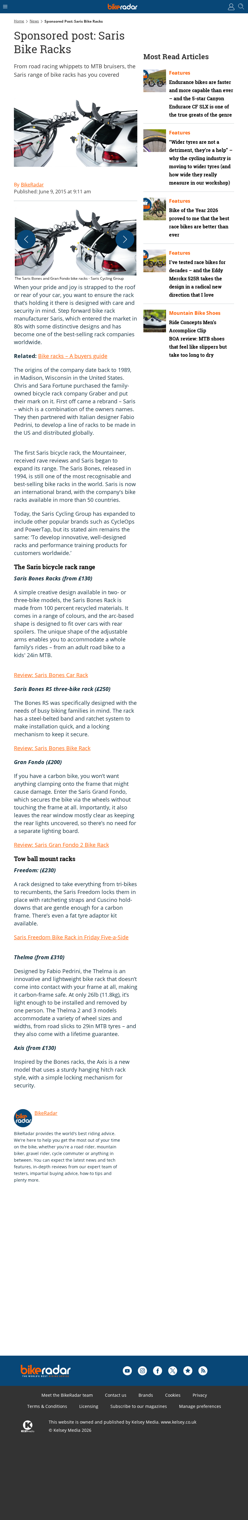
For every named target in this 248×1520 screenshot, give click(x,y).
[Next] (125, 239)
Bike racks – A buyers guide (72, 356)
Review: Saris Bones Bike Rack (52, 748)
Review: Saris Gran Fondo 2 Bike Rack (61, 844)
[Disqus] (107, 1278)
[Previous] (26, 239)
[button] (75, 244)
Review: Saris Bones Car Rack (51, 675)
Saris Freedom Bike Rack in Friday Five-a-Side (71, 937)
